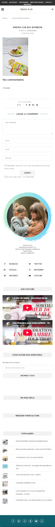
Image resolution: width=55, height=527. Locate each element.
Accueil (4, 2)
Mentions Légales (36, 2)
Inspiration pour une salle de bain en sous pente (34, 500)
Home (5, 18)
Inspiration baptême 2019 (25, 483)
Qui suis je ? (13, 2)
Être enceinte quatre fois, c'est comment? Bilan (33, 449)
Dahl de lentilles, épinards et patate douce (32, 441)
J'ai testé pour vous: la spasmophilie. (29, 457)
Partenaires (24, 2)
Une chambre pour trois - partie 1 (28, 475)
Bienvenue (27, 4)
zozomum (31, 30)
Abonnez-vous (27, 375)
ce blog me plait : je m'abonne (20, 177)
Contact (48, 2)
